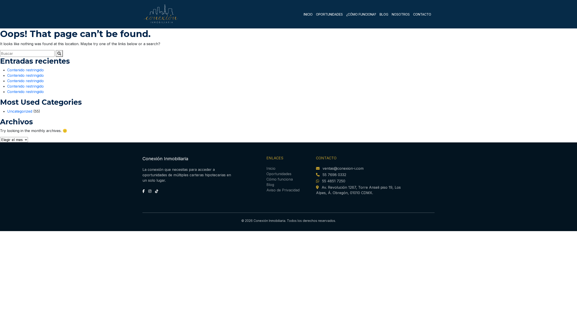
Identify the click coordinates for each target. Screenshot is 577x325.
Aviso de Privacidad (283, 190)
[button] (59, 53)
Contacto (422, 14)
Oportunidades (278, 174)
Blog (384, 14)
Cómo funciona (279, 179)
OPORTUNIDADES (329, 14)
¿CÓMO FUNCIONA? (361, 14)
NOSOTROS (401, 14)
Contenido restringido (25, 70)
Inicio (308, 14)
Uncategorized (19, 111)
